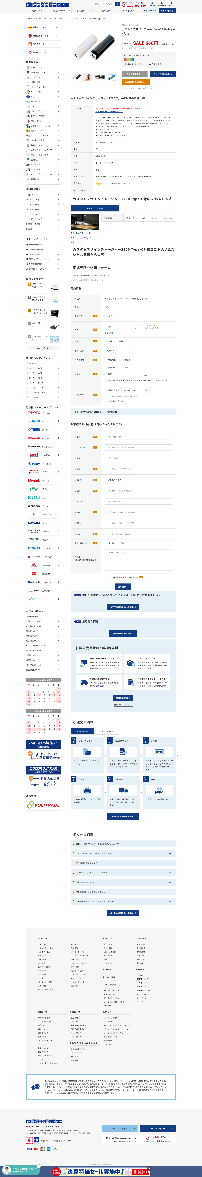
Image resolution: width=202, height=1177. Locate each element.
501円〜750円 (32, 209)
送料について (32, 631)
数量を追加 (109, 333)
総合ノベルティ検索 (111, 990)
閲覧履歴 (107, 1005)
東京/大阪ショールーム (39, 259)
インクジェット (110, 963)
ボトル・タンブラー (39, 111)
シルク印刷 (108, 948)
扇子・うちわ (37, 164)
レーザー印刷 (109, 955)
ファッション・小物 (39, 135)
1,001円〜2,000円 (34, 219)
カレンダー (36, 169)
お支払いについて (34, 626)
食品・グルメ (37, 130)
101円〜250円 (32, 199)
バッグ (34, 96)
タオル (34, 106)
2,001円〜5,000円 (34, 224)
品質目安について (119, 183)
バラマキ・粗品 (39, 43)
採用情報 (107, 1040)
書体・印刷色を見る (79, 233)
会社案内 (74, 1018)
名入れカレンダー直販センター (116, 1025)
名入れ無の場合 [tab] (107, 731)
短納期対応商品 (36, 264)
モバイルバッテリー (57, 18)
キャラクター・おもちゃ (41, 174)
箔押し (106, 959)
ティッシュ (35, 101)
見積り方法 (141, 944)
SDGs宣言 (108, 1044)
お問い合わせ (168, 11)
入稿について (32, 655)
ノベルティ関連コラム (112, 1018)
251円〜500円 (32, 204)
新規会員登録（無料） (79, 1049)
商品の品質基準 (33, 669)
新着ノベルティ (39, 27)
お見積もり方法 (44, 1018)
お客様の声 (105, 11)
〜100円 (29, 194)
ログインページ (77, 1052)
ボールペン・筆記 (38, 86)
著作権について (143, 963)
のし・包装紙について (36, 645)
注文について (42, 1012)
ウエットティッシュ (45, 948)
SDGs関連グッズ (38, 72)
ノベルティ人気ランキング (114, 1002)
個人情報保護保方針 (79, 1029)
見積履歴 (74, 1060)
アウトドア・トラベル (40, 125)
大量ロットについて (38, 268)
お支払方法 (141, 952)
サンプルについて (34, 665)
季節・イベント (39, 52)
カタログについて (78, 1021)
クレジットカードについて (48, 1063)
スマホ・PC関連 (40, 18)
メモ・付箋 (36, 91)
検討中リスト (76, 1056)
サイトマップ (76, 1033)
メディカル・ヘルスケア (41, 149)
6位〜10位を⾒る (43, 348)
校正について (32, 660)
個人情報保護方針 (120, 577)
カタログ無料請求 (37, 249)
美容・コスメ (37, 145)
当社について (75, 1012)
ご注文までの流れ (34, 621)
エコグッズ (36, 77)
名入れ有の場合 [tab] (82, 731)
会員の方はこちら (121, 704)
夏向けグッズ (37, 67)
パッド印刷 (108, 944)
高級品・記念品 (37, 140)
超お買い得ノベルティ (112, 998)
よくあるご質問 (128, 11)
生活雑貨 (35, 159)
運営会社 (107, 1021)
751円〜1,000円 (33, 214)
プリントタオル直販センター (115, 1029)
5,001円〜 (30, 228)
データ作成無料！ (37, 244)
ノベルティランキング (112, 1033)
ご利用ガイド (141, 938)
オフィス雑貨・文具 (39, 154)
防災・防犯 (36, 120)
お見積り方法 (32, 616)
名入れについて (77, 242)
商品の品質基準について (47, 1055)
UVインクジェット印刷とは (161, 218)
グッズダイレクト (111, 1037)
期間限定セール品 (40, 35)
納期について (32, 635)
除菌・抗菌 (36, 82)
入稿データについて (79, 237)
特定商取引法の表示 (79, 1025)
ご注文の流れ (142, 948)
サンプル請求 (151, 11)
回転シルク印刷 (110, 952)
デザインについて (34, 650)
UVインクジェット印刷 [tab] (95, 208)
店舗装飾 (35, 179)
